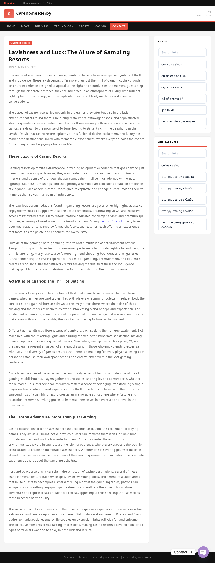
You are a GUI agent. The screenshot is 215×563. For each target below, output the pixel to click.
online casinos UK (173, 76)
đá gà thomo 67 (172, 98)
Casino (100, 26)
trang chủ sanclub (113, 221)
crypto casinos (171, 64)
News (25, 26)
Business (42, 26)
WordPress (144, 557)
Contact (118, 26)
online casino (170, 165)
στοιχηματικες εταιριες (178, 176)
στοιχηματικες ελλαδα (177, 188)
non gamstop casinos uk (178, 121)
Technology (63, 26)
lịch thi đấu (168, 110)
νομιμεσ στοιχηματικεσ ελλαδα (178, 225)
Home (11, 26)
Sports (84, 26)
